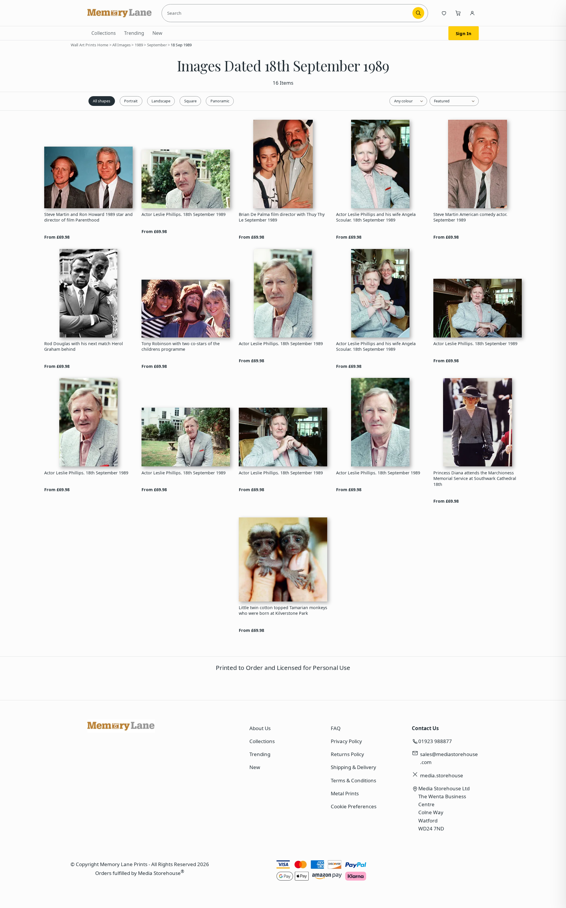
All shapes (101, 101)
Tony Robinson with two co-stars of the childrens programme (181, 346)
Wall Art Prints (83, 44)
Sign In (463, 33)
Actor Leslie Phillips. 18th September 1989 (184, 214)
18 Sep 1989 (181, 44)
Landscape (161, 101)
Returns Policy (347, 754)
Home (102, 44)
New (157, 33)
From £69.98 (57, 237)
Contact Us (425, 728)
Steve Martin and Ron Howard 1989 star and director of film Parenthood (88, 217)
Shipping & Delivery (353, 767)
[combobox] (288, 13)
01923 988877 (435, 741)
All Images (121, 44)
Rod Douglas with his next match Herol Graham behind (83, 346)
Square (190, 101)
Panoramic (219, 101)
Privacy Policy (346, 741)
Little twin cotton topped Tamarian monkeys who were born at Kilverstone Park (283, 610)
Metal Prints (345, 793)
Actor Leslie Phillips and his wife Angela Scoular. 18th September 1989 (376, 217)
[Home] (119, 12)
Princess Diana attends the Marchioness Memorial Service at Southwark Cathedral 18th (474, 478)
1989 (139, 44)
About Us (260, 728)
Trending (134, 33)
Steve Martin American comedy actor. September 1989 (470, 217)
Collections (103, 33)
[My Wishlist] (443, 12)
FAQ (335, 728)
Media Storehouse (159, 873)
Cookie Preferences (353, 806)
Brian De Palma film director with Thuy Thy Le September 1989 (282, 217)
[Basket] (458, 12)
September (157, 44)
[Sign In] (472, 12)
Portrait (131, 101)
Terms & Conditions (353, 780)
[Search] (418, 13)
